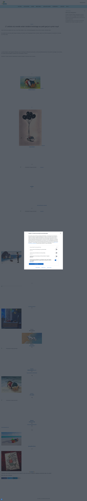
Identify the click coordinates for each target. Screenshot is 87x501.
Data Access (43, 267)
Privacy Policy (49, 267)
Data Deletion (38, 267)
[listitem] (43, 247)
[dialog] (43, 250)
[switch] (56, 249)
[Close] (61, 233)
